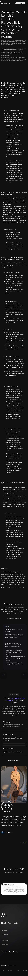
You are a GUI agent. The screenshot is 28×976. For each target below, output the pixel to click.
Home (2, 970)
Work (18, 970)
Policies (25, 970)
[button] (23, 842)
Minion (6, 965)
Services (10, 970)
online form (11, 884)
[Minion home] (6, 3)
